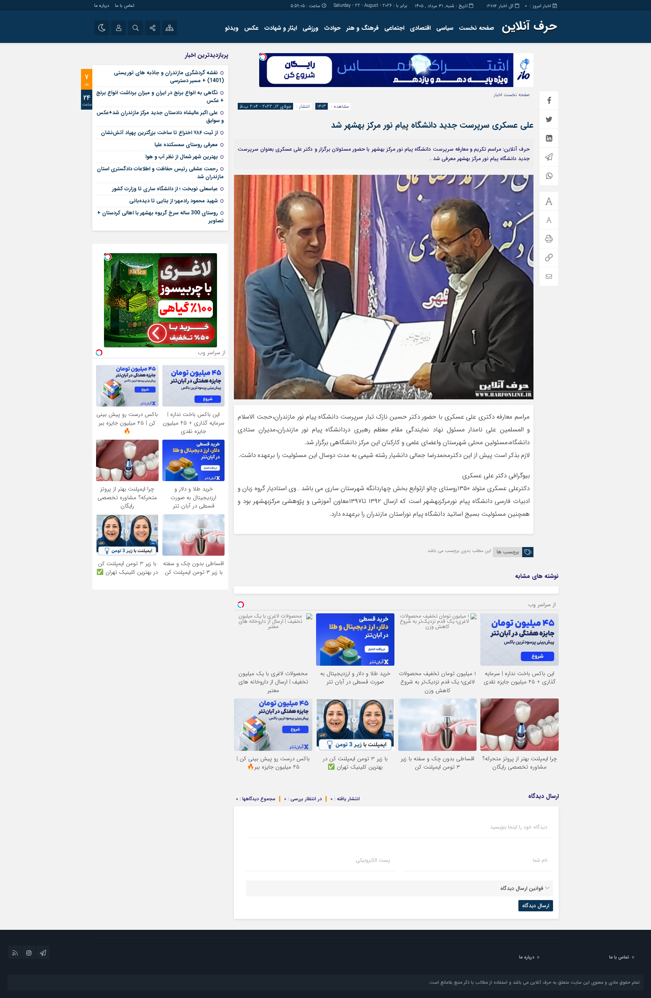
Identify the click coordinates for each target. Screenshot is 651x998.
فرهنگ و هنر (362, 28)
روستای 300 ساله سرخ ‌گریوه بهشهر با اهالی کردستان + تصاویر (160, 217)
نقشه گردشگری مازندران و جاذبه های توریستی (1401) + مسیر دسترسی (169, 77)
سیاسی (444, 28)
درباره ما (101, 5)
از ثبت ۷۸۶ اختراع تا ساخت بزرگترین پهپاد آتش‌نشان (159, 132)
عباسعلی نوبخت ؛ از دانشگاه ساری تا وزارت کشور (165, 189)
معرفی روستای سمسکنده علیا (186, 145)
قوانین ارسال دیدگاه (521, 888)
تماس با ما (124, 5)
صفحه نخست (476, 28)
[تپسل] (263, 57)
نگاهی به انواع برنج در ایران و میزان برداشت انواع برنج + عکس (160, 97)
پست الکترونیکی (373, 860)
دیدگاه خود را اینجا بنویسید (518, 827)
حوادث (332, 28)
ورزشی (310, 28)
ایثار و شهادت (280, 28)
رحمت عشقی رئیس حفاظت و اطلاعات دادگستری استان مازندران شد (160, 173)
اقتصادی (420, 28)
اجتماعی (394, 28)
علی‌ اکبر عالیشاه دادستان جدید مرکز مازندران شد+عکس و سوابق (160, 117)
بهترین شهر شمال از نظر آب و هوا (181, 157)
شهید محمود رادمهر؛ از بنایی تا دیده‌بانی (173, 201)
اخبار (498, 94)
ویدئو (231, 28)
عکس (251, 28)
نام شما (540, 860)
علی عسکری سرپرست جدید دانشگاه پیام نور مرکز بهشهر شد (432, 125)
